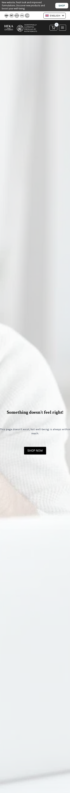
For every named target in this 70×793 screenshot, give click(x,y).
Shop (62, 5)
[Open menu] (62, 28)
